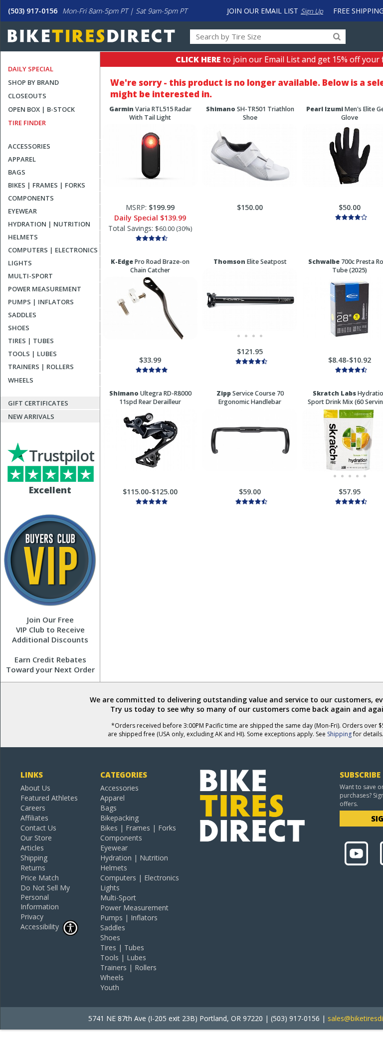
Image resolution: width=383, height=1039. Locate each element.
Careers (32, 808)
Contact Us (38, 827)
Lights (20, 262)
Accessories (29, 146)
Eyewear (22, 211)
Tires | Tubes (31, 340)
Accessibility (39, 926)
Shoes (18, 327)
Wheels (20, 380)
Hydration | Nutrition (49, 223)
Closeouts (27, 95)
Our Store (36, 837)
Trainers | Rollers (41, 366)
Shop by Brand (33, 82)
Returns (32, 867)
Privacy (31, 916)
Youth (109, 987)
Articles (32, 847)
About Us (35, 788)
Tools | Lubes (32, 353)
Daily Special (30, 68)
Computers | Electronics (53, 249)
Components (31, 198)
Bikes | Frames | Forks (46, 185)
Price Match (39, 877)
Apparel (22, 159)
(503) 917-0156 (32, 10)
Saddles (22, 314)
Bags (16, 172)
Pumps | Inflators (41, 301)
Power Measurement (44, 288)
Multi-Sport (30, 275)
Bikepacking (119, 818)
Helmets (23, 236)
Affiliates (34, 818)
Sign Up (312, 10)
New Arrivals (31, 416)
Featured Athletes (49, 798)
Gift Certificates (38, 403)
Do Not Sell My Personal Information (45, 897)
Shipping (339, 734)
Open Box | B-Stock (41, 109)
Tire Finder (27, 122)
